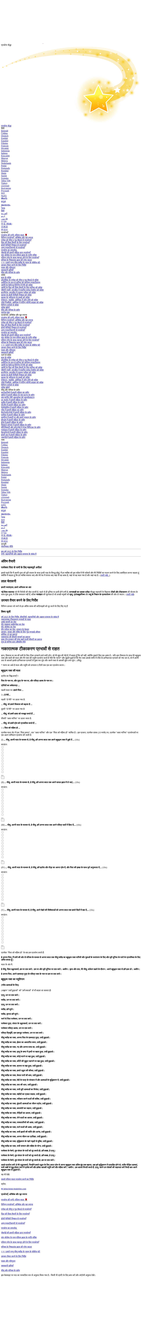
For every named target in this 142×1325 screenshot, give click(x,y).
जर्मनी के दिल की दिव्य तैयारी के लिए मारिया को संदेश (21, 287)
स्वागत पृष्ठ (5, 312)
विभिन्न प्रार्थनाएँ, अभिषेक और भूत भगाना (17, 237)
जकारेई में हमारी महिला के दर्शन (13, 437)
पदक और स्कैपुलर (8, 1261)
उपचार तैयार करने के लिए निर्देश (13, 1256)
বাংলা (3, 193)
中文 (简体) (6, 224)
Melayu (4, 161)
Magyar (4, 158)
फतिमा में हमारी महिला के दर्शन (13, 415)
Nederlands (6, 163)
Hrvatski (5, 148)
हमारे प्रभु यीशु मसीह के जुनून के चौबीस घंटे (20, 262)
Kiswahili (5, 156)
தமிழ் (3, 505)
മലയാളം (5, 205)
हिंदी (2, 211)
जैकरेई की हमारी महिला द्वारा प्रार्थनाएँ (16, 1233)
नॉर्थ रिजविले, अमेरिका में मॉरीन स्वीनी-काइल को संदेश (22, 302)
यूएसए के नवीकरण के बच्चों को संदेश (15, 297)
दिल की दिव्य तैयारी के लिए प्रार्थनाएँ (15, 242)
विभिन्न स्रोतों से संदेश (10, 305)
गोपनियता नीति (7, 546)
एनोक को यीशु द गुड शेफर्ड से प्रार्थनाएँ (16, 240)
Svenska (4, 178)
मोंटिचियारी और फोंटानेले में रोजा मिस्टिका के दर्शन (20, 427)
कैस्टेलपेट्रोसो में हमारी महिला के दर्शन (16, 412)
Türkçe (4, 183)
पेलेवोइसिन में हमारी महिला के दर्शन (14, 407)
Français (4, 146)
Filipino (4, 143)
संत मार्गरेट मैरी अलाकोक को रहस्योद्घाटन (17, 397)
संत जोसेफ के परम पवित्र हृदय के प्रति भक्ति (19, 1237)
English (4, 138)
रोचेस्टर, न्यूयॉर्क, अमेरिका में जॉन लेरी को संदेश (19, 300)
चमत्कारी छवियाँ (7, 1266)
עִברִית (4, 221)
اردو (3, 216)
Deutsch (4, 136)
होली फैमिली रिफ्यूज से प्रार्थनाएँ (13, 245)
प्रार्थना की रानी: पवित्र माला (14, 235)
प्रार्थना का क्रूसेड (9, 250)
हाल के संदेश (6, 277)
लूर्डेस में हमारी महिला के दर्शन (12, 402)
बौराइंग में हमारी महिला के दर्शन (13, 420)
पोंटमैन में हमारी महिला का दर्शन (13, 405)
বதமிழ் (4, 196)
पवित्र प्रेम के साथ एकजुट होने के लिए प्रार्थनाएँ (20, 257)
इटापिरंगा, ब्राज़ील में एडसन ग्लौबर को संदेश (18, 292)
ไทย (3, 208)
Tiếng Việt (5, 181)
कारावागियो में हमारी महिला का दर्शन (15, 392)
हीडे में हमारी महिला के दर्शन (12, 422)
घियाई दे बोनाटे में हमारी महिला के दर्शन (16, 425)
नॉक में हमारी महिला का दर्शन (12, 410)
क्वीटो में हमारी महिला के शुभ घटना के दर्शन (17, 395)
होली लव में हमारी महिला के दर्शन (13, 435)
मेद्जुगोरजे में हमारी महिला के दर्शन (14, 432)
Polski (4, 166)
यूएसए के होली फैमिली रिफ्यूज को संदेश (16, 295)
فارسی (4, 219)
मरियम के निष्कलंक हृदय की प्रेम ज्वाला (16, 260)
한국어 (4, 229)
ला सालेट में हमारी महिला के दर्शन (14, 400)
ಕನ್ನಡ (3, 201)
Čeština (4, 133)
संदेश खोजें (5, 307)
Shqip (3, 173)
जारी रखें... (105, 575)
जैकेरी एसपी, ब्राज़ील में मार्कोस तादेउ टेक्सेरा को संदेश (22, 290)
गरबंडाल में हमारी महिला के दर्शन (13, 430)
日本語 (4, 227)
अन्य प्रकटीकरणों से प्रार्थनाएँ (13, 247)
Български (6, 188)
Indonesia (5, 151)
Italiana (4, 153)
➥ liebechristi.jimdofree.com (13, 1189)
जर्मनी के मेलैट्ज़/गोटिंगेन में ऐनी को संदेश (16, 285)
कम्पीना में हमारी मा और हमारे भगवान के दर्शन (18, 417)
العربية (4, 213)
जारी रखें (130, 594)
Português (5, 168)
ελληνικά (5, 186)
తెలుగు (4, 198)
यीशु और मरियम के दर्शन (10, 272)
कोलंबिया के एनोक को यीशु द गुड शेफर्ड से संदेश (19, 280)
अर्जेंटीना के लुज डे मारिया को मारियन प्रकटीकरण (20, 282)
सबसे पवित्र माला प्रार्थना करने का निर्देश (17, 1179)
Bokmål (4, 131)
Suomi (4, 176)
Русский (5, 191)
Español (4, 141)
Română (4, 171)
